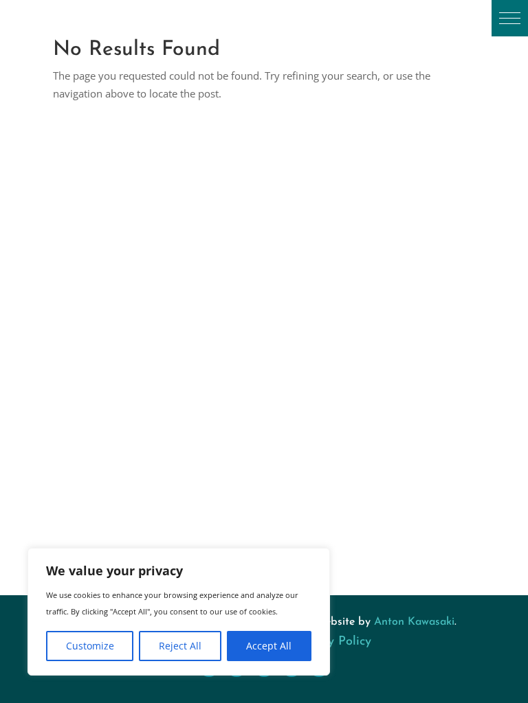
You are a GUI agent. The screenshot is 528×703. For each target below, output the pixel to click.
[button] (510, 18)
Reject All (180, 645)
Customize (90, 645)
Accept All (269, 645)
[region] (179, 612)
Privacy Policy (332, 642)
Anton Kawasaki (414, 621)
